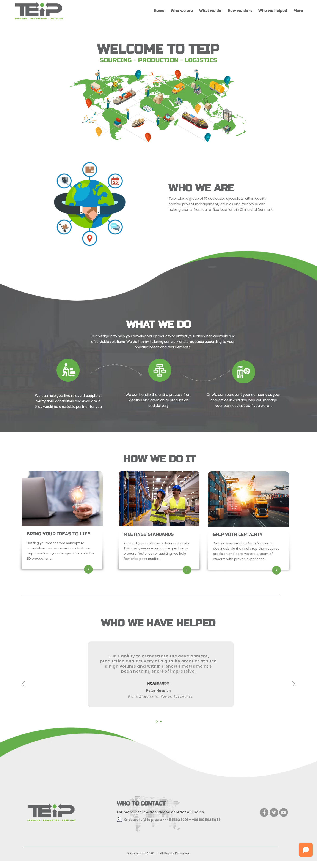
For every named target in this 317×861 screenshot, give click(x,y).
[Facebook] (264, 812)
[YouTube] (283, 812)
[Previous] (23, 684)
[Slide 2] (158, 146)
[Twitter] (274, 812)
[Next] (293, 684)
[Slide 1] (157, 722)
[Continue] (88, 569)
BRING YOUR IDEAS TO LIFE (58, 534)
